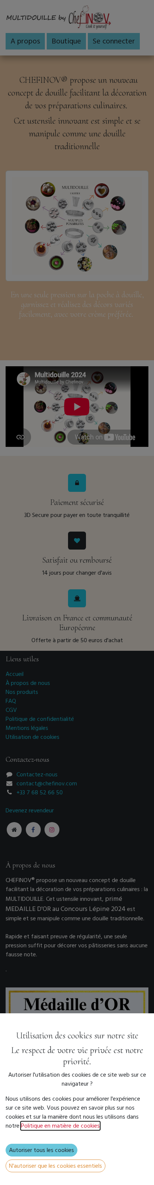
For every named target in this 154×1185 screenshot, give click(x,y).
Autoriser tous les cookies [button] (41, 1150)
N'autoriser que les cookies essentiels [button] (55, 1166)
